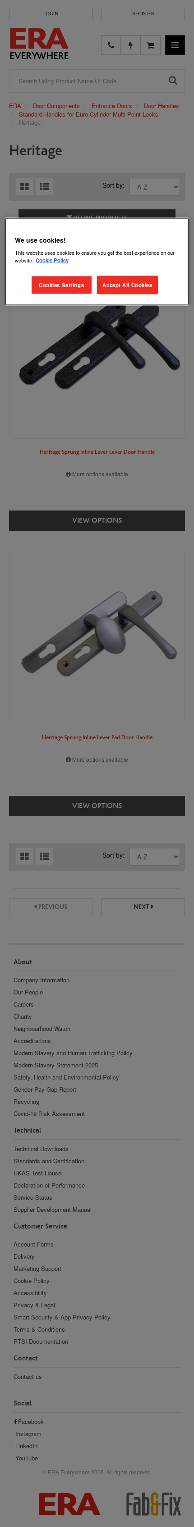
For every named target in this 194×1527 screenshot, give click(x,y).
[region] (97, 261)
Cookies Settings (61, 284)
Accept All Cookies (127, 284)
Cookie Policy (52, 260)
